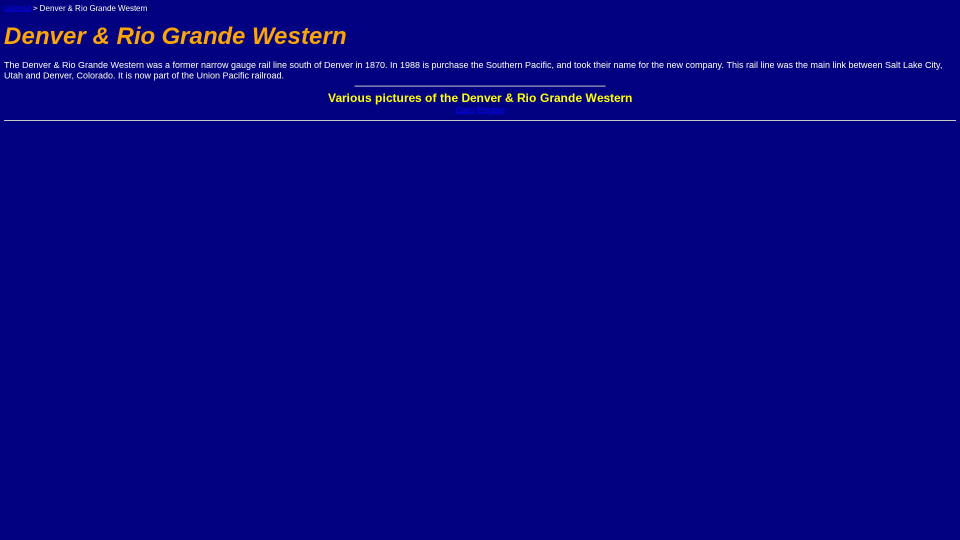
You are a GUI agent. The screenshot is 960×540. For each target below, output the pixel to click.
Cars (465, 110)
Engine (491, 110)
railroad (17, 8)
